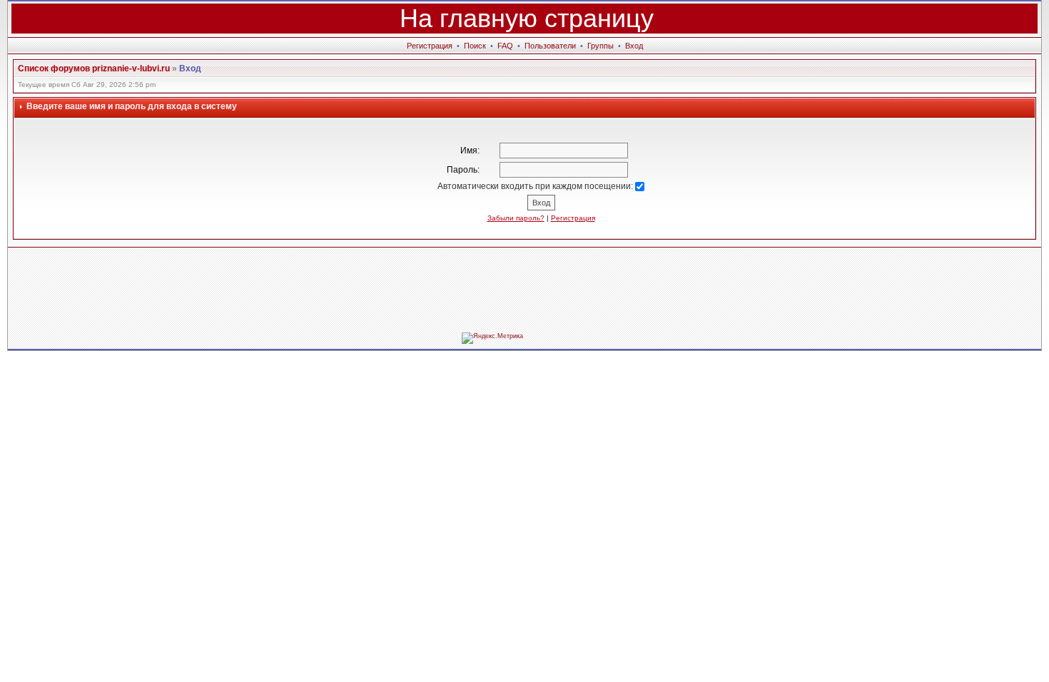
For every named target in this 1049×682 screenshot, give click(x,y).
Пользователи (550, 45)
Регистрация (429, 45)
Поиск (475, 45)
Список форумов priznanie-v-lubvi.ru (94, 68)
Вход (634, 45)
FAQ (505, 45)
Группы (600, 45)
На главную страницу (527, 18)
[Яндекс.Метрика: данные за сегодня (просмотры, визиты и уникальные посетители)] (492, 338)
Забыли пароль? (515, 218)
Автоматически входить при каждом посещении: (536, 186)
